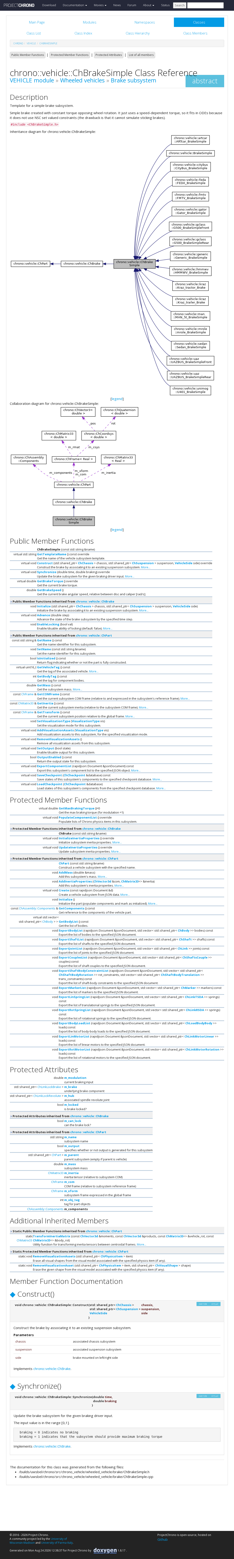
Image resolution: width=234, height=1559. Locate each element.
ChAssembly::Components (37, 908)
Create (64, 890)
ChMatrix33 (26, 703)
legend (117, 398)
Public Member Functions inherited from (63, 601)
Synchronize (46, 572)
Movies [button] (99, 5)
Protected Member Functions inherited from (66, 829)
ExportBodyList (71, 930)
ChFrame (27, 694)
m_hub (69, 1096)
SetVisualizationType (53, 721)
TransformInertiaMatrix (51, 1236)
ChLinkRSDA (195, 1010)
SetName (44, 649)
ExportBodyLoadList (74, 1023)
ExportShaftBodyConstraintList (84, 971)
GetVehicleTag (48, 667)
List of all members (141, 55)
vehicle (31, 43)
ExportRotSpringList (75, 1010)
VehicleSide (183, 563)
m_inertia (71, 1173)
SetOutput (45, 748)
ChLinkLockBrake (49, 1087)
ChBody (47, 921)
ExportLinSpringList (74, 997)
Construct (45, 563)
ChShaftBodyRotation (76, 975)
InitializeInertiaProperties (79, 838)
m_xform (71, 1191)
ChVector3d (102, 881)
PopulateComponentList (78, 817)
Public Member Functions (27, 55)
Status (165, 5)
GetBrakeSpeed (49, 590)
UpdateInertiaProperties (78, 847)
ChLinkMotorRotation (202, 1049)
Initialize (44, 606)
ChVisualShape (166, 1265)
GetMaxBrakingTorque (76, 808)
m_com (69, 1182)
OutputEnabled (49, 757)
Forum (132, 5)
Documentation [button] (74, 5)
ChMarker (188, 988)
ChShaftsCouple (194, 957)
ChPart (64, 863)
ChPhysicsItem (112, 1256)
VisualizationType (86, 721)
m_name (70, 1137)
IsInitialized (46, 658)
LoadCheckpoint (49, 784)
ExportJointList (70, 948)
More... (145, 567)
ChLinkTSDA (194, 997)
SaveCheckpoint (49, 775)
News (117, 5)
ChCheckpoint (74, 775)
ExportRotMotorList (74, 1049)
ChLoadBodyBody (198, 1023)
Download (49, 5)
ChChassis (85, 563)
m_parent (71, 1155)
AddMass (66, 872)
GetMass (44, 685)
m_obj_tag (72, 1200)
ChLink (183, 948)
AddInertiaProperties (75, 881)
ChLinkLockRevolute (47, 1096)
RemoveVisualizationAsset (53, 1265)
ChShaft (185, 939)
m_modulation (75, 1078)
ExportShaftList (71, 939)
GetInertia (45, 703)
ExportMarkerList (72, 988)
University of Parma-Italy (57, 1543)
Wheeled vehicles (82, 80)
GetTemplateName (51, 554)
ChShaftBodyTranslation (180, 975)
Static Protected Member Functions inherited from (70, 1251)
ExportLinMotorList (74, 1036)
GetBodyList (68, 921)
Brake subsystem (133, 80)
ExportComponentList (54, 766)
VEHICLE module (32, 80)
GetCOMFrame (48, 694)
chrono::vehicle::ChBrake (95, 601)
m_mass (70, 1164)
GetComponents (71, 908)
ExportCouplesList (73, 957)
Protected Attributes (109, 55)
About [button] (147, 5)
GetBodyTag (46, 676)
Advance (43, 615)
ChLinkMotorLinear (199, 1036)
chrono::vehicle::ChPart (94, 635)
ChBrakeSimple (48, 43)
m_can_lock (72, 1121)
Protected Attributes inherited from (60, 1116)
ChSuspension (143, 563)
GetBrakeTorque (50, 581)
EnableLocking (48, 624)
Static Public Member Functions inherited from (67, 1231)
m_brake (70, 1087)
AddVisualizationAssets (55, 730)
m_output (72, 1146)
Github (162, 1539)
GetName (44, 640)
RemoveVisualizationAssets (58, 739)
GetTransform (48, 712)
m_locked (71, 1105)
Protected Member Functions (69, 55)
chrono (18, 43)
